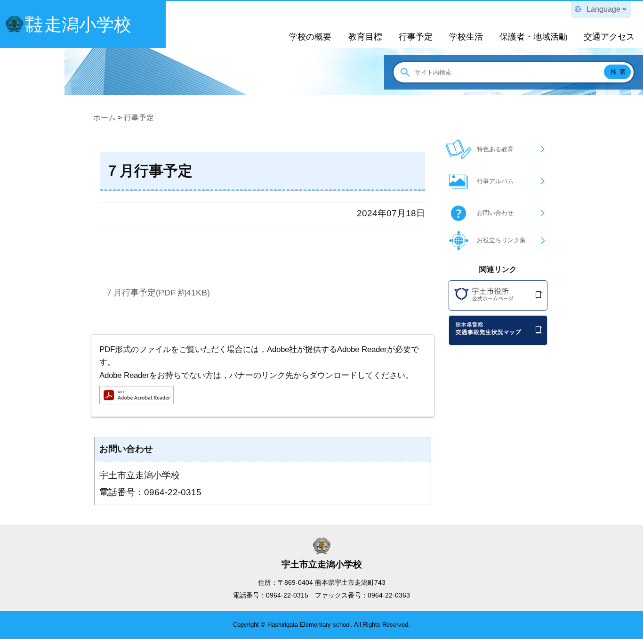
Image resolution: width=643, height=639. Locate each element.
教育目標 (365, 36)
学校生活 (466, 36)
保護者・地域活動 (533, 36)
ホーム (104, 118)
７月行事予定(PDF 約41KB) (157, 292)
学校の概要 (310, 36)
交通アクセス (609, 36)
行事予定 (416, 36)
